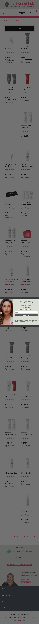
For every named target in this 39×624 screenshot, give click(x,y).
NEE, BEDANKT (26, 318)
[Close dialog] (38, 300)
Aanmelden (26, 315)
